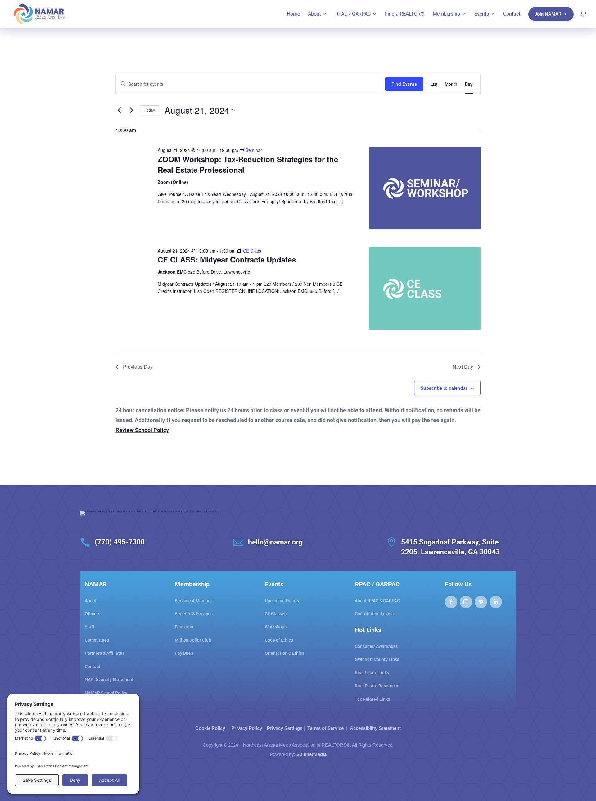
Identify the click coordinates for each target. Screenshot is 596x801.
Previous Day (138, 366)
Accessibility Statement (375, 728)
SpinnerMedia (311, 754)
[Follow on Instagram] (466, 602)
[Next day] (131, 110)
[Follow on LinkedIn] (496, 602)
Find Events (404, 84)
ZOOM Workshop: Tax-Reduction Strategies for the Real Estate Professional (248, 164)
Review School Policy (142, 430)
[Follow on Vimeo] (481, 602)
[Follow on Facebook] (451, 602)
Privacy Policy (246, 728)
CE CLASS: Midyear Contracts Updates (227, 259)
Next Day (463, 366)
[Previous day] (119, 110)
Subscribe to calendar (444, 388)
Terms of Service (325, 728)
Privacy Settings (284, 728)
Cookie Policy (210, 728)
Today (150, 109)
